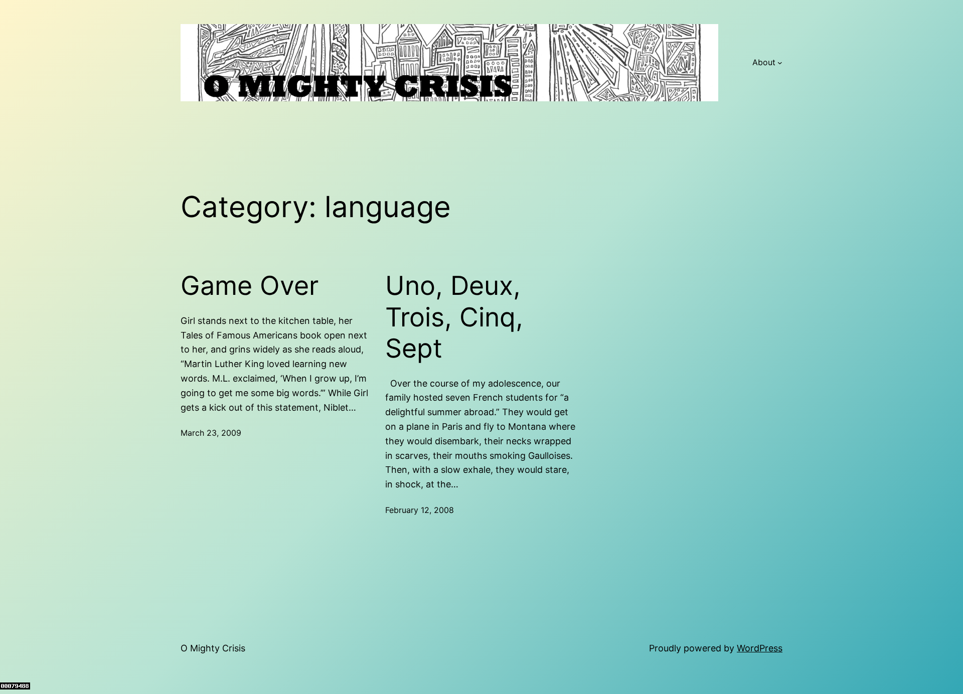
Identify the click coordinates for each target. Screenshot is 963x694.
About (763, 62)
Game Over (249, 285)
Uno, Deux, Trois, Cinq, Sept (454, 317)
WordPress (759, 648)
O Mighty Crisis (213, 648)
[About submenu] (779, 62)
